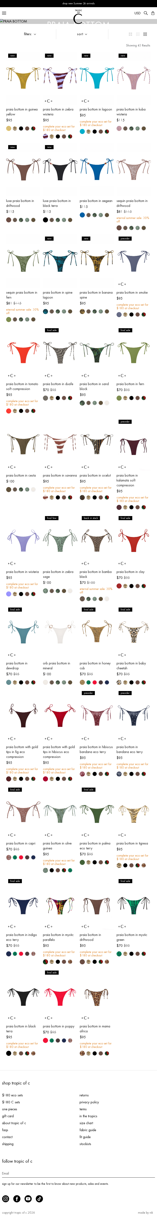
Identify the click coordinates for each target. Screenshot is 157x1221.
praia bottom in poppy (58, 1026)
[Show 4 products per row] (145, 34)
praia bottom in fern (130, 384)
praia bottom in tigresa (132, 843)
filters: (28, 34)
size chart (86, 1123)
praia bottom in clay (131, 572)
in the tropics (88, 1116)
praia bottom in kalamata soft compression (127, 480)
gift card (8, 1116)
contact (7, 1137)
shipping (7, 1144)
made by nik (145, 1212)
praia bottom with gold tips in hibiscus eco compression (59, 752)
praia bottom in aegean (96, 201)
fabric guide (88, 1130)
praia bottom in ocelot (95, 475)
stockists (85, 1144)
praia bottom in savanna (60, 475)
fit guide (85, 1137)
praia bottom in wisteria (22, 572)
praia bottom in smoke (132, 292)
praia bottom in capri (20, 843)
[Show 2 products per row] (130, 34)
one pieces (9, 1109)
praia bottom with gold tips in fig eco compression (22, 752)
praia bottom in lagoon (96, 109)
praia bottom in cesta (21, 475)
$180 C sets (11, 1102)
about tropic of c (14, 1123)
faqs (5, 1130)
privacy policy (89, 1102)
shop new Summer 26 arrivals (78, 3)
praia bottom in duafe (58, 384)
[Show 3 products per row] (137, 34)
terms (83, 1109)
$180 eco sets (12, 1095)
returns (84, 1095)
